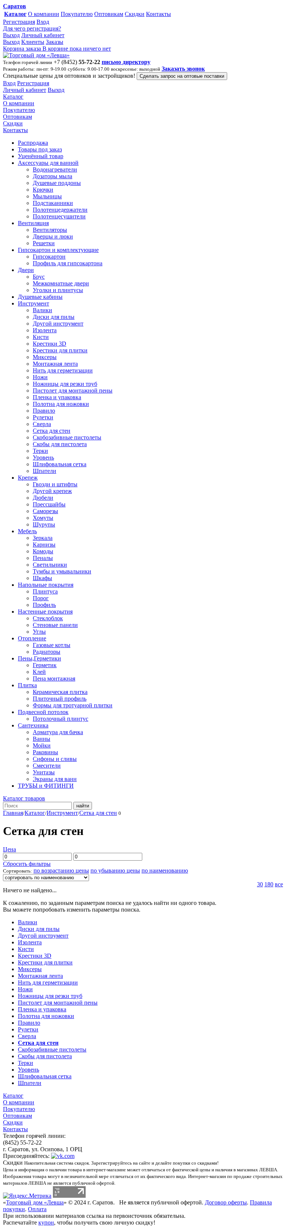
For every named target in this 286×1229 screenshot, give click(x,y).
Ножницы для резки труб (65, 384)
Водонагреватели (55, 169)
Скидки (134, 14)
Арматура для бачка (58, 732)
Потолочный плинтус (60, 719)
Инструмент (33, 303)
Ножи (40, 377)
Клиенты (32, 42)
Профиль (44, 605)
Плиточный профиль (59, 698)
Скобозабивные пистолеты (67, 437)
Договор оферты (226, 1202)
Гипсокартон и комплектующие (58, 250)
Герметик (45, 665)
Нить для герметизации (63, 370)
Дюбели (43, 498)
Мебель (27, 531)
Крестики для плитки (60, 350)
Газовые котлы (51, 645)
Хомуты (43, 518)
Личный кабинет (42, 35)
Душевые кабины (40, 297)
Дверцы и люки (53, 236)
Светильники (50, 564)
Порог (41, 598)
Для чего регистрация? (32, 28)
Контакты (158, 14)
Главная (13, 813)
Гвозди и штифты (55, 484)
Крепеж (28, 477)
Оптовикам (108, 14)
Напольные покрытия (45, 585)
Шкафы (42, 578)
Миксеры (45, 357)
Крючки (43, 189)
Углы (39, 631)
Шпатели (44, 471)
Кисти (41, 337)
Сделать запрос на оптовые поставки (182, 76)
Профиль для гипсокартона (67, 263)
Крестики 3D (49, 343)
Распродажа (33, 143)
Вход (42, 22)
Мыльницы (47, 196)
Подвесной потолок (43, 712)
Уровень (43, 457)
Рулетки (43, 417)
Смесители (47, 765)
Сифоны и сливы (55, 759)
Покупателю (77, 14)
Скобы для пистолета (60, 444)
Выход (11, 35)
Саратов (14, 6)
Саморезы (45, 511)
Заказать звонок (183, 68)
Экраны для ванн (55, 779)
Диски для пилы (53, 317)
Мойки (42, 745)
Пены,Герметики (39, 658)
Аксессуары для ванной (48, 163)
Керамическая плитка (60, 692)
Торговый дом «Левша (35, 1202)
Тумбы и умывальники (62, 571)
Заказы (54, 42)
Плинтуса (45, 591)
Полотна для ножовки (61, 404)
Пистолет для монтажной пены (72, 390)
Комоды (43, 551)
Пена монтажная (54, 678)
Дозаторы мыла (52, 176)
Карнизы (44, 544)
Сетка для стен (51, 431)
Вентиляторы (50, 230)
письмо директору (126, 62)
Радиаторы (46, 652)
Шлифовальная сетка (59, 464)
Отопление (32, 638)
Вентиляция (33, 223)
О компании (43, 14)
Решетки (44, 243)
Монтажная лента (55, 364)
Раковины (45, 752)
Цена (9, 849)
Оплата (37, 1209)
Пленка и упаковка (57, 397)
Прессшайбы (49, 504)
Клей (39, 672)
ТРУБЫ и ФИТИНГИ (46, 785)
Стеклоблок (48, 618)
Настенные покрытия (45, 611)
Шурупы (44, 524)
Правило (44, 410)
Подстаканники (53, 203)
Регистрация (19, 22)
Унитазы (44, 772)
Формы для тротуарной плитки (72, 705)
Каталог (15, 14)
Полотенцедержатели (60, 210)
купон (46, 1222)
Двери (26, 270)
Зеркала (43, 538)
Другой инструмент (58, 323)
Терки (40, 451)
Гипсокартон (49, 256)
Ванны (41, 739)
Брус (39, 276)
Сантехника (33, 725)
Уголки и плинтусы (58, 290)
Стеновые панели (55, 625)
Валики (42, 310)
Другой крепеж (52, 491)
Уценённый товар (40, 156)
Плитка (27, 685)
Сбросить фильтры (27, 864)
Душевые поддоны (57, 183)
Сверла (42, 424)
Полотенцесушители (59, 216)
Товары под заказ (40, 149)
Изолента (45, 330)
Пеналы (43, 558)
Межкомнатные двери (61, 283)
